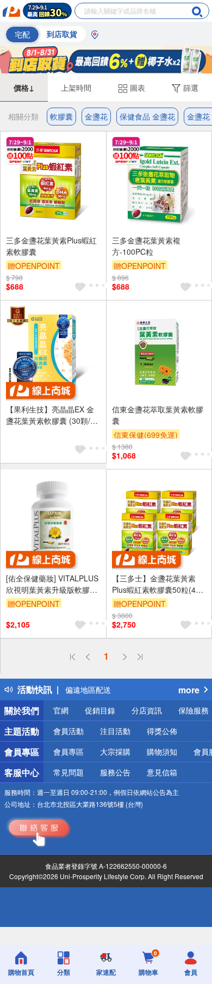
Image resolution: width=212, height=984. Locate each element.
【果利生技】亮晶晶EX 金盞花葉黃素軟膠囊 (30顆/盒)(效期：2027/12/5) (50, 415)
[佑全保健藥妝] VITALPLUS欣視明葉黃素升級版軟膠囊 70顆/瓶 (52, 584)
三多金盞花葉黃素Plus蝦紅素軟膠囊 (51, 246)
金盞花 (96, 116)
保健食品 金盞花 (147, 116)
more (188, 690)
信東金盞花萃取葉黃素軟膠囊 (157, 415)
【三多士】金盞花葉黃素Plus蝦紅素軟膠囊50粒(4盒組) (157, 584)
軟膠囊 (61, 116)
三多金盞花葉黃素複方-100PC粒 (146, 246)
